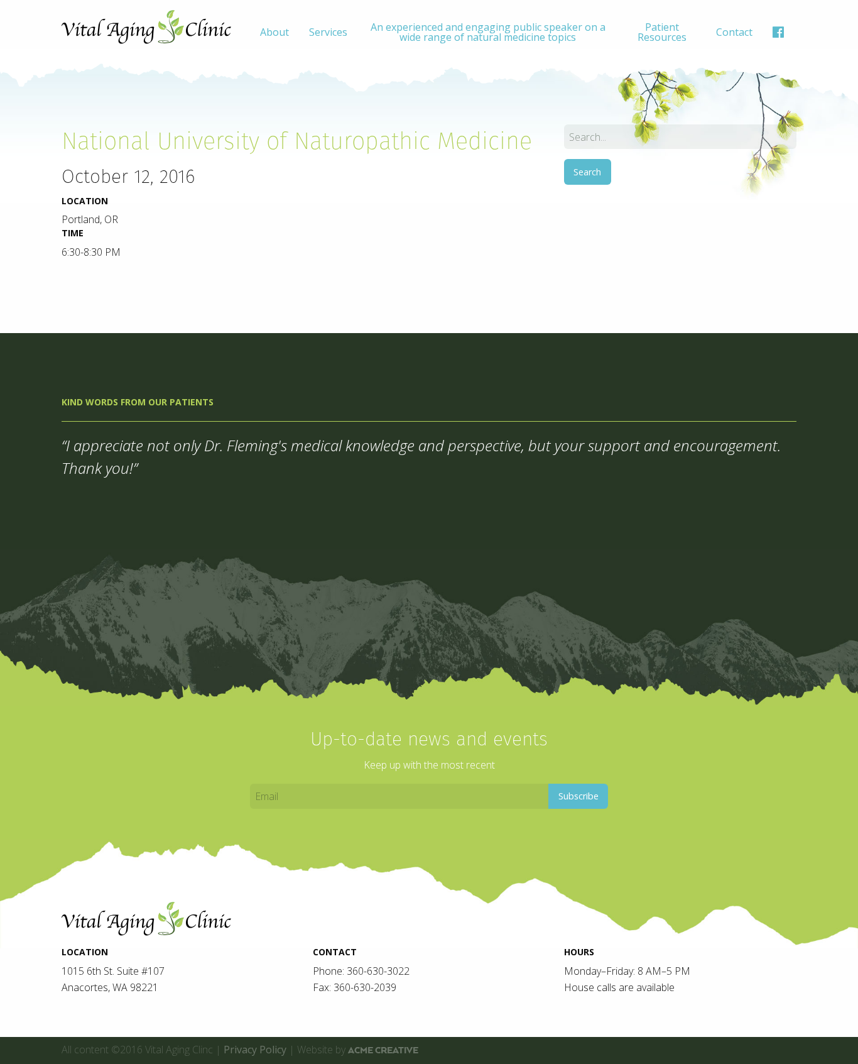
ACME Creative (383, 1050)
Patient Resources (662, 32)
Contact (734, 32)
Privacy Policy (255, 1049)
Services (328, 32)
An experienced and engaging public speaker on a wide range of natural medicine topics (488, 32)
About (274, 32)
